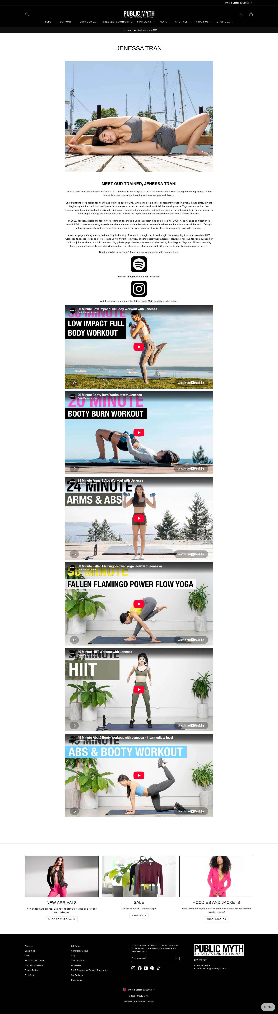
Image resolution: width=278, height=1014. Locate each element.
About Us (29, 946)
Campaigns (76, 980)
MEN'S (163, 22)
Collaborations (78, 960)
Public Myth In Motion (152, 301)
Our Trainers (77, 975)
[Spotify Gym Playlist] (139, 264)
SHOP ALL (182, 22)
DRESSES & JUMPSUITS (117, 22)
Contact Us (30, 951)
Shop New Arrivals (61, 919)
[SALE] (139, 876)
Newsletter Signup (79, 951)
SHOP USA (224, 22)
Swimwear (144, 22)
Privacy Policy (31, 970)
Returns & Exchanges (35, 960)
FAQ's (27, 956)
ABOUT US (203, 22)
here (175, 252)
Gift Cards (75, 946)
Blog (73, 956)
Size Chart (30, 975)
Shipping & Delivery (34, 965)
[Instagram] (139, 289)
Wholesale (76, 965)
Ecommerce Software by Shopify (139, 1001)
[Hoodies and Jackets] (216, 876)
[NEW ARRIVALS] (62, 876)
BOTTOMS (66, 22)
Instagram (154, 276)
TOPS (48, 22)
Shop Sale (139, 915)
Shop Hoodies (216, 919)
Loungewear (89, 22)
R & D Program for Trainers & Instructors (89, 970)
